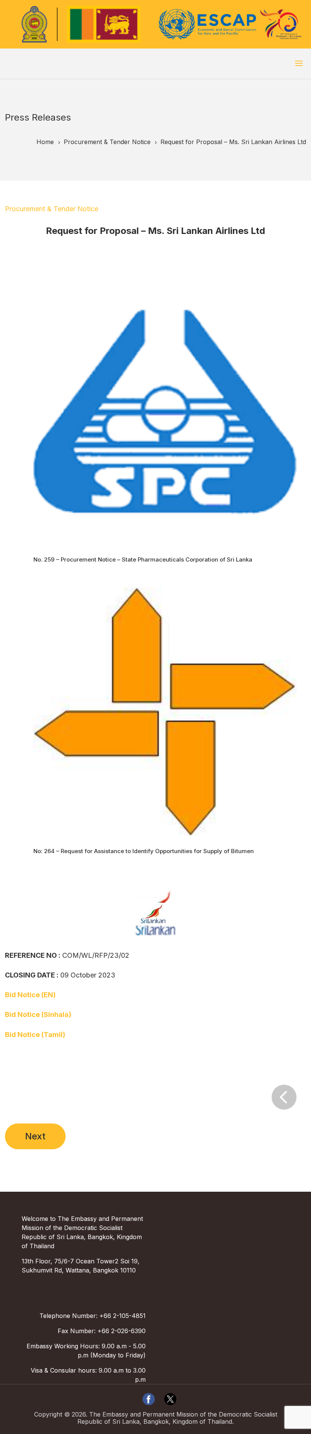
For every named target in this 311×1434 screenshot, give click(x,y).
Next (35, 1136)
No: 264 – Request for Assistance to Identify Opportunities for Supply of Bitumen (143, 851)
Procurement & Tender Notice (51, 209)
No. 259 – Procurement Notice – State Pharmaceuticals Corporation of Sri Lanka (142, 559)
